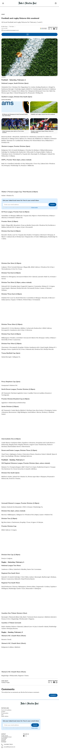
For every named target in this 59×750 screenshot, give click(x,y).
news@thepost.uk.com (9, 747)
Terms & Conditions (6, 710)
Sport (3, 14)
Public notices (4, 716)
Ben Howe (5, 26)
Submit (52, 204)
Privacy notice (34, 207)
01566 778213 (9, 744)
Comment (53, 695)
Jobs (2, 714)
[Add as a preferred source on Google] (43, 28)
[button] (3, 3)
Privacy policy (4, 713)
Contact (3, 711)
